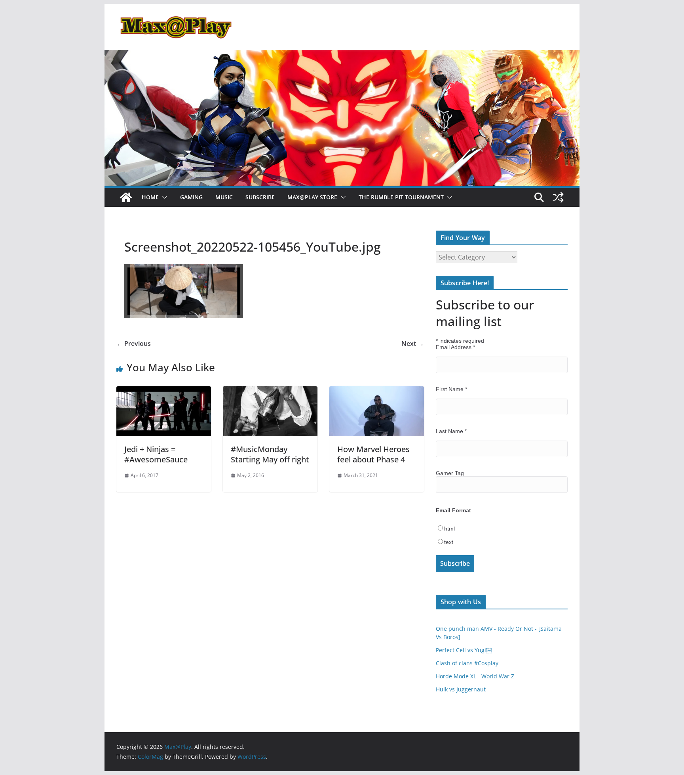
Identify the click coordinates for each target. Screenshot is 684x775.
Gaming (191, 197)
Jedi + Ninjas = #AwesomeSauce (156, 454)
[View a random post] (558, 197)
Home (150, 197)
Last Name (451, 431)
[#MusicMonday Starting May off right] (270, 392)
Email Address (455, 347)
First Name (451, 389)
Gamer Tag (450, 473)
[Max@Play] (125, 197)
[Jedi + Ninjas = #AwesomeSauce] (163, 392)
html (449, 528)
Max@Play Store (312, 197)
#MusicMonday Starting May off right (270, 454)
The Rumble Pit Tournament (401, 197)
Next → (412, 343)
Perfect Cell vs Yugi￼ (464, 650)
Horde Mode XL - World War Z (475, 676)
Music (224, 197)
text (448, 542)
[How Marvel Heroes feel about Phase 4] (376, 392)
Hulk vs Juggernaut (461, 689)
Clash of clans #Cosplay (467, 663)
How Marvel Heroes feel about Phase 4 (373, 454)
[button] (163, 197)
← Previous (133, 343)
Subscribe (260, 197)
